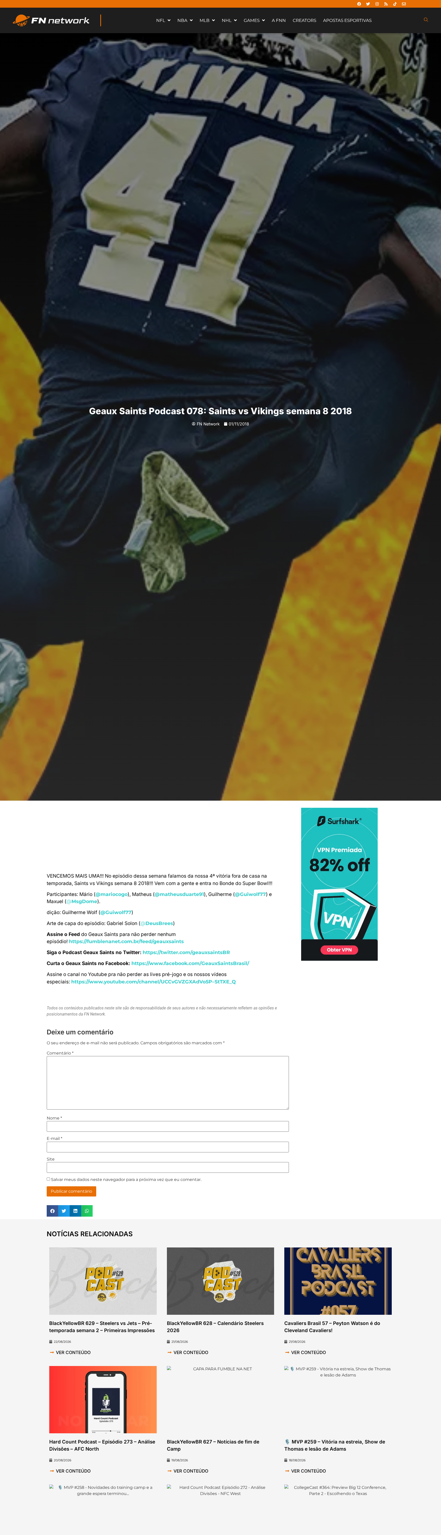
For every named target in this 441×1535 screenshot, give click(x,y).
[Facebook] (359, 4)
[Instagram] (377, 4)
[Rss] (386, 4)
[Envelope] (404, 4)
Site (51, 1159)
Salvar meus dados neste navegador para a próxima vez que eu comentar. (126, 1180)
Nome (54, 1118)
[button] (52, 1211)
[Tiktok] (395, 4)
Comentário (60, 1053)
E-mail (54, 1139)
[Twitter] (368, 4)
